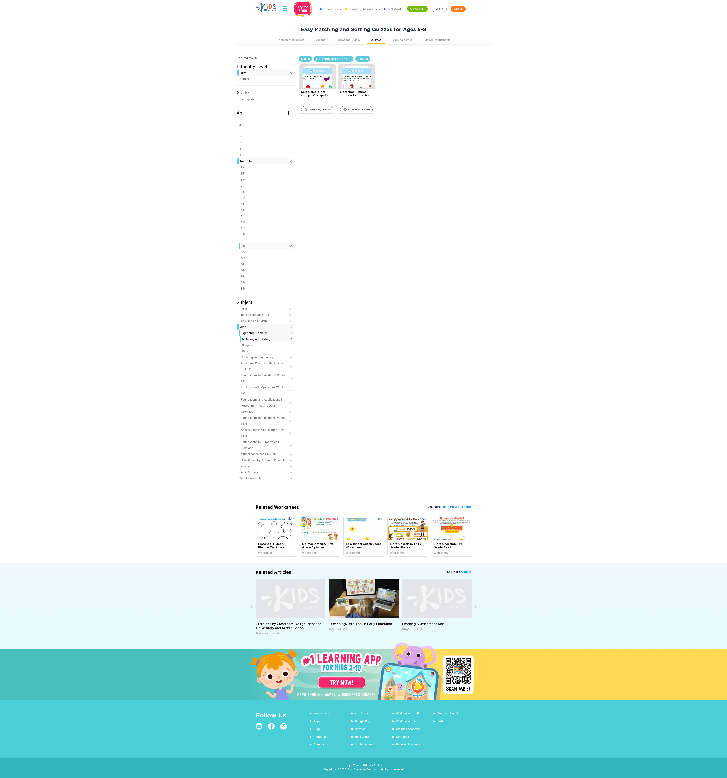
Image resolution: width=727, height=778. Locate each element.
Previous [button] (252, 607)
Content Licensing (449, 713)
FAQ (440, 721)
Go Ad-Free (417, 8)
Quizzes (376, 40)
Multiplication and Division (258, 454)
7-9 (243, 282)
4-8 (243, 222)
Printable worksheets (290, 40)
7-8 (243, 276)
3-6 (243, 179)
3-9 (243, 198)
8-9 (243, 288)
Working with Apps (408, 721)
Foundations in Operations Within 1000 (263, 420)
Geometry (247, 411)
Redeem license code (410, 744)
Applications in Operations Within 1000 (263, 433)
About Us (320, 736)
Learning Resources (362, 9)
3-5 (243, 173)
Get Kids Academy (408, 729)
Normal (244, 79)
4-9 (243, 228)
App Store (361, 713)
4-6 (243, 210)
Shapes (247, 345)
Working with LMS (408, 713)
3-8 (243, 191)
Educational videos (348, 40)
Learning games (402, 40)
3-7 (243, 185)
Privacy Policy (372, 765)
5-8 (243, 246)
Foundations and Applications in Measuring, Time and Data (262, 402)
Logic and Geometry (254, 333)
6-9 (243, 270)
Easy (242, 73)
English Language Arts (254, 315)
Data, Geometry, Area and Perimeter (263, 460)
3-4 (243, 167)
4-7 (243, 216)
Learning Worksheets (456, 507)
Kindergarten (247, 99)
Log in (439, 8)
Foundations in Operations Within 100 (263, 378)
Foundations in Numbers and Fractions (260, 445)
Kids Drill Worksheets (436, 40)
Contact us (321, 744)
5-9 (243, 252)
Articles (466, 572)
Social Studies (248, 472)
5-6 (243, 234)
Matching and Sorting (256, 339)
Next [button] (475, 607)
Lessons (319, 40)
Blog (317, 729)
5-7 (243, 240)
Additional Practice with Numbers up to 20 (263, 366)
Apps (317, 721)
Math (242, 327)
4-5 (243, 204)
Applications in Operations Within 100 (263, 390)
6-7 (243, 258)
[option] (276, 536)
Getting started (364, 744)
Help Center (362, 736)
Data (245, 351)
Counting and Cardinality (257, 357)
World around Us (250, 478)
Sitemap (360, 729)
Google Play (363, 721)
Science (244, 466)
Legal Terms (353, 765)
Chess (243, 309)
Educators (330, 9)
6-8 (243, 264)
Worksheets (321, 713)
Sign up (458, 8)
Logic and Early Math (253, 321)
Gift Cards (394, 9)
